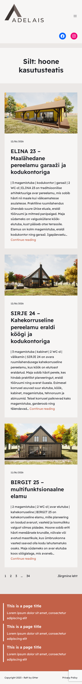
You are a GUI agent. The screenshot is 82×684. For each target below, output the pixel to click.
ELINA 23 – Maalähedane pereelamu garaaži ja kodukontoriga (38, 161)
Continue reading (23, 240)
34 (28, 576)
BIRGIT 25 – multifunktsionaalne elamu (37, 489)
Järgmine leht (67, 576)
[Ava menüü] (75, 16)
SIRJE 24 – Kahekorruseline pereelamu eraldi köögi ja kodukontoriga (33, 327)
